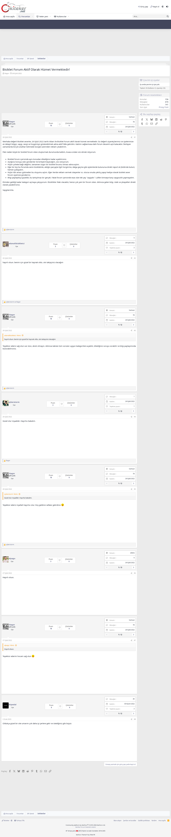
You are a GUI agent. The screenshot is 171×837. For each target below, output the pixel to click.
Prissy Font (163, 107)
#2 (135, 258)
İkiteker (6, 820)
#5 (135, 489)
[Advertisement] (85, 38)
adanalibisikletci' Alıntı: (12, 335)
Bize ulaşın (117, 820)
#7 (135, 640)
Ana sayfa (10, 16)
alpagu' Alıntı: (9, 645)
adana (132, 553)
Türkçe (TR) (20, 820)
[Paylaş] (131, 137)
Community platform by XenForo (85, 825)
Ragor (7, 73)
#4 (135, 417)
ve (13, 302)
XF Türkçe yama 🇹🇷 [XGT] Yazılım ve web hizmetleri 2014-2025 (85, 831)
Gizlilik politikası (144, 820)
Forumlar (25, 16)
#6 (135, 573)
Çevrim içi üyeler (151, 80)
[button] (162, 6)
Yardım (154, 820)
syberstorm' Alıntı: (11, 494)
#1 (135, 137)
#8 (135, 719)
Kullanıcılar (61, 16)
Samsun (132, 117)
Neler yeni (43, 16)
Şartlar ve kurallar (129, 820)
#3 (135, 330)
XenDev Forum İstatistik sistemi (85, 827)
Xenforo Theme (85, 835)
